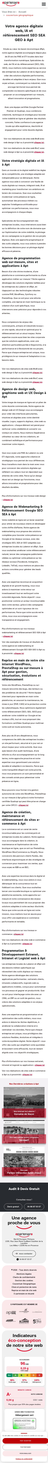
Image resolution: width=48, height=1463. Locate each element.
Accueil (22, 11)
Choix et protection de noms (24, 1287)
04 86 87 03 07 (34, 1207)
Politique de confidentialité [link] (24, 1459)
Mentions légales (24, 1274)
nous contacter (25, 1254)
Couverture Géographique (24, 1284)
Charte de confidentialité (24, 1277)
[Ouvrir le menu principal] (43, 4)
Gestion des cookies (24, 1280)
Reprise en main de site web (24, 1290)
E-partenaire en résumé (24, 1294)
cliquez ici (39, 142)
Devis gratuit (13, 1207)
